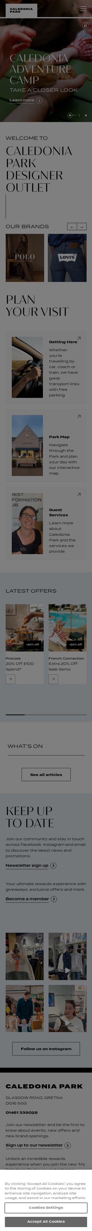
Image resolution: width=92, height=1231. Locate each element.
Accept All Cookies (46, 1221)
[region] (46, 1200)
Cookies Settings (46, 1207)
